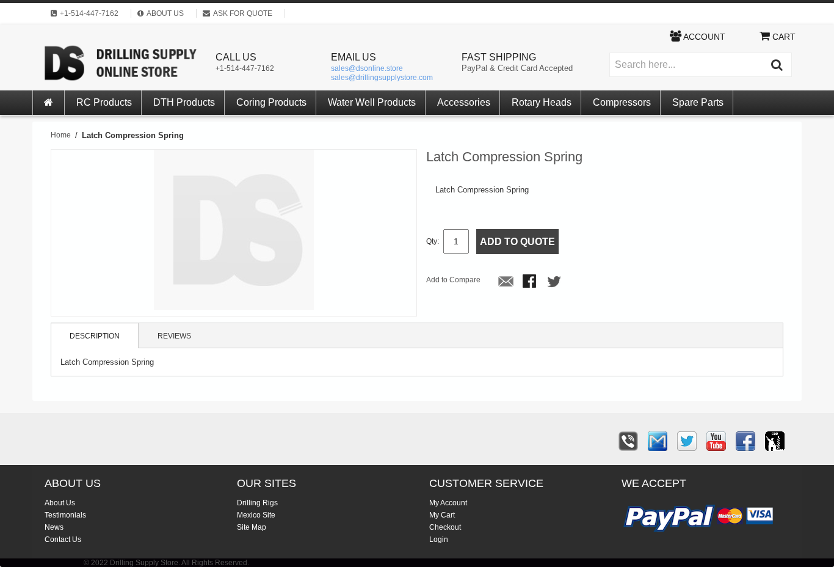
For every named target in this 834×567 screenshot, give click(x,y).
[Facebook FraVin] (745, 441)
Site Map (251, 527)
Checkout (445, 527)
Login (438, 539)
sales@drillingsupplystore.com (382, 77)
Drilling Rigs (257, 503)
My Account (448, 503)
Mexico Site (256, 515)
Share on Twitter (555, 282)
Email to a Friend (506, 282)
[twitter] (687, 441)
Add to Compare (453, 280)
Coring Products (271, 102)
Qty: (432, 241)
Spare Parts (697, 102)
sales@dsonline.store (367, 68)
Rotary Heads (541, 102)
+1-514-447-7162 (245, 68)
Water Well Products (372, 102)
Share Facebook (530, 282)
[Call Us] (628, 441)
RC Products (104, 102)
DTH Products (184, 102)
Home (61, 135)
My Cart (442, 515)
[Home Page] (49, 102)
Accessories (463, 102)
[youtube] (716, 441)
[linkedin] (775, 441)
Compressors (622, 102)
